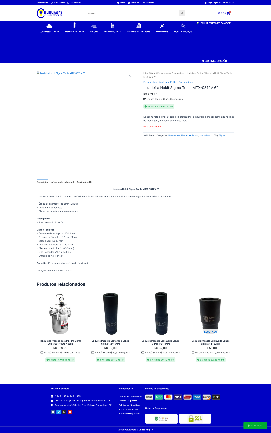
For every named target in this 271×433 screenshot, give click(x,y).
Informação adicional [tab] (62, 182)
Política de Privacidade (129, 405)
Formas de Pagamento (129, 413)
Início (145, 73)
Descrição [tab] (42, 182)
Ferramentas (163, 73)
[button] (130, 76)
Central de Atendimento (130, 396)
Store (153, 73)
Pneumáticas (177, 73)
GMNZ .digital (146, 429)
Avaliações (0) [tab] (85, 182)
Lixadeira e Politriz (194, 73)
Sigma (222, 135)
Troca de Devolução (128, 409)
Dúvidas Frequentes (128, 400)
